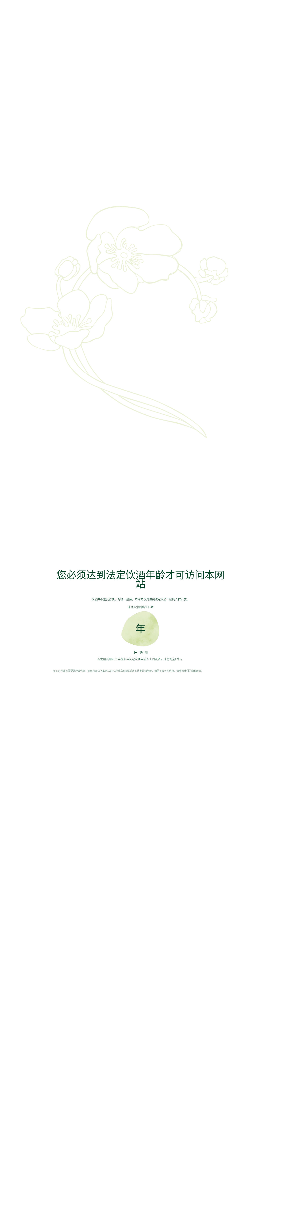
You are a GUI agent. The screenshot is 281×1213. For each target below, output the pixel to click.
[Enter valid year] (140, 629)
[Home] (140, 547)
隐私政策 (196, 671)
